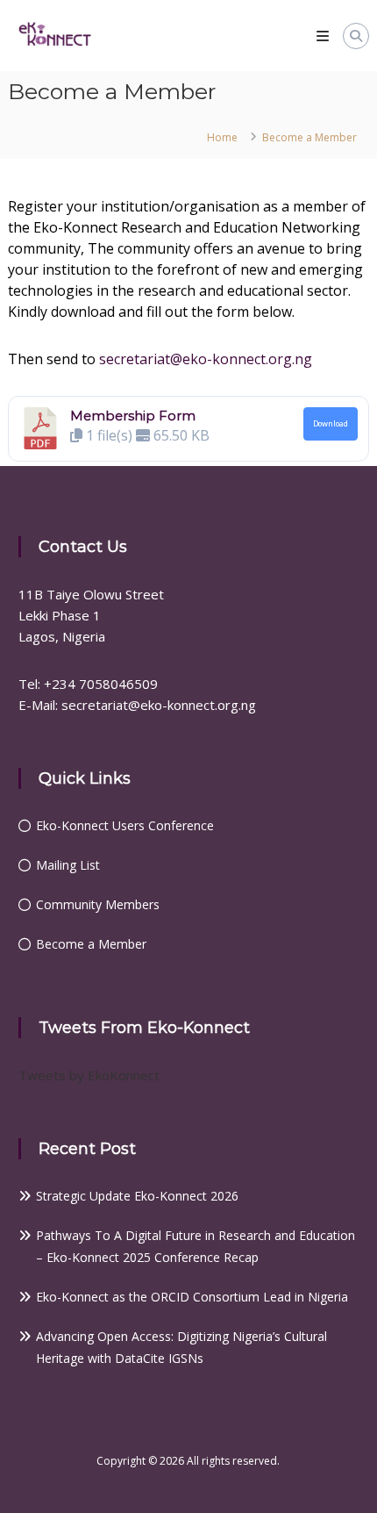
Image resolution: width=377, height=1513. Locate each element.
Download (330, 424)
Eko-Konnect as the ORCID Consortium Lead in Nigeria (192, 1296)
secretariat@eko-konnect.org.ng (205, 359)
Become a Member (91, 944)
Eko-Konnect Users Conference (125, 825)
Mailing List (68, 865)
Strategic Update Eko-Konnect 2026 (137, 1195)
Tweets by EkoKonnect (89, 1075)
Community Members (98, 904)
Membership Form (133, 415)
